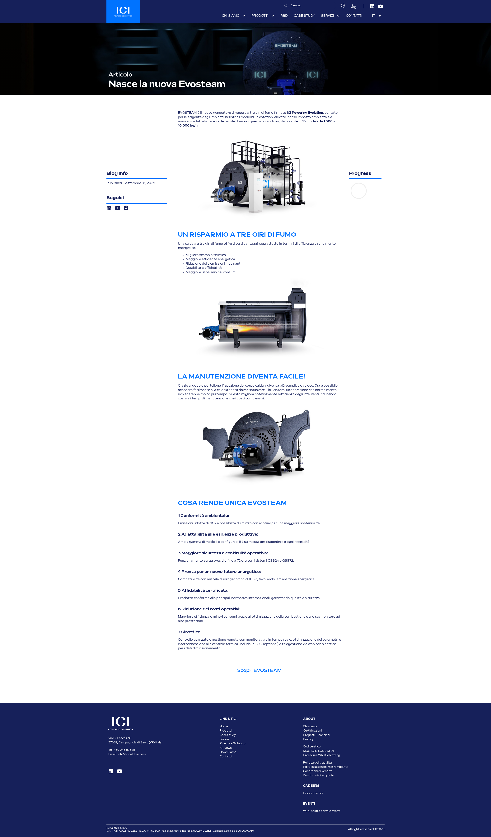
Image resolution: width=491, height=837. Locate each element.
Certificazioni (312, 730)
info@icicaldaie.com (132, 754)
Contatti (226, 756)
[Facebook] (126, 208)
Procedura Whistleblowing (321, 755)
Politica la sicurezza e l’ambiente (325, 767)
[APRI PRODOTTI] (272, 16)
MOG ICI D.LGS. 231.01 (318, 751)
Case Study (228, 735)
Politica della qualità (317, 762)
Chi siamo (310, 726)
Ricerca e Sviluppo (232, 743)
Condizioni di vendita (317, 771)
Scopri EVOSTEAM (259, 670)
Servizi (224, 739)
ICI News (226, 748)
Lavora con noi (313, 793)
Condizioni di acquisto (318, 775)
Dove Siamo (228, 752)
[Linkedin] (372, 6)
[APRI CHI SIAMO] (243, 16)
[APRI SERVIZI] (338, 16)
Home (224, 726)
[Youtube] (380, 6)
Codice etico (311, 746)
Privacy (308, 739)
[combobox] (308, 5)
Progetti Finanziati (316, 735)
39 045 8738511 (126, 749)
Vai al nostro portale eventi (321, 811)
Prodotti (226, 730)
